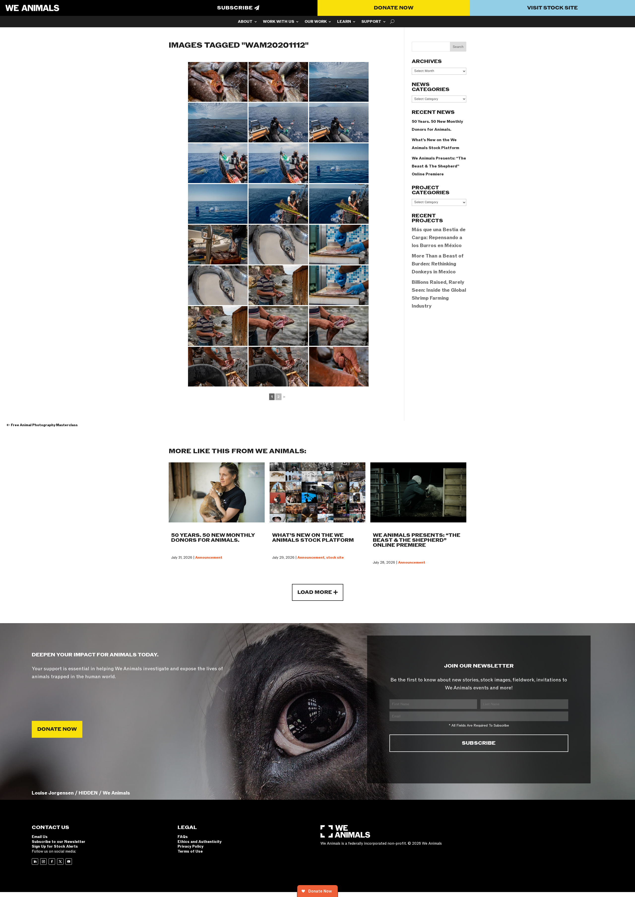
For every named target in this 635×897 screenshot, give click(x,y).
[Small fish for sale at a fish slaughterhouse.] (278, 244)
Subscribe (235, 8)
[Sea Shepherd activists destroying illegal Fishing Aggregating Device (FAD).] (278, 122)
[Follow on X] (60, 861)
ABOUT (245, 22)
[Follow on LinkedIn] (35, 861)
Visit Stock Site (552, 8)
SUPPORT (371, 22)
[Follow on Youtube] (68, 861)
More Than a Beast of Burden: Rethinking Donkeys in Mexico (438, 264)
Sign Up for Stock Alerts (55, 846)
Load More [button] (314, 592)
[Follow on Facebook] (52, 861)
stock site (335, 557)
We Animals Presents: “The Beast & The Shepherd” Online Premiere (439, 166)
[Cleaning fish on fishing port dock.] (339, 366)
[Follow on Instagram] (43, 861)
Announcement (208, 557)
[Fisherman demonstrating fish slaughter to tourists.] (278, 285)
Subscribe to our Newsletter (58, 841)
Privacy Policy (190, 846)
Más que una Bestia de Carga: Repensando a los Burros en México (439, 237)
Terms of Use (190, 851)
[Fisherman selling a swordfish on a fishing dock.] (218, 244)
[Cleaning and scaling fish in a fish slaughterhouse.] (339, 244)
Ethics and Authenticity (200, 841)
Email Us (40, 836)
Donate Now (393, 8)
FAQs (183, 836)
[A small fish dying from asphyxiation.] (218, 82)
